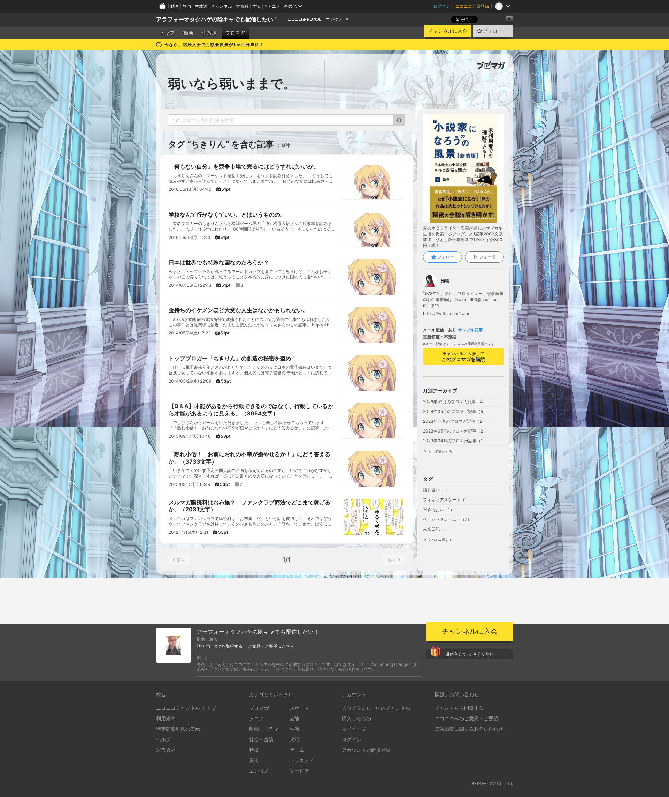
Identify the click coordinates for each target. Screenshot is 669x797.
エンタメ (334, 19)
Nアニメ (272, 6)
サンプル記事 (470, 330)
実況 (256, 6)
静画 (187, 6)
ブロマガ (235, 33)
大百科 (242, 6)
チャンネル (221, 6)
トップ (167, 33)
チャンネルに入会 (447, 31)
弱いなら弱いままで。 (232, 83)
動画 (174, 6)
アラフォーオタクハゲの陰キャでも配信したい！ (217, 19)
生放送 (201, 6)
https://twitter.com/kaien (446, 313)
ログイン (441, 6)
